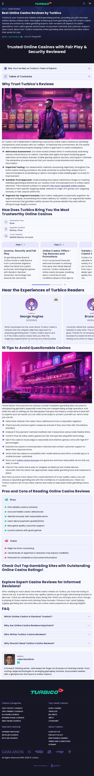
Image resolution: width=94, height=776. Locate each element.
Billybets (52, 714)
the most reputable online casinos (67, 185)
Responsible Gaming (58, 738)
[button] (28, 285)
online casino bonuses (28, 460)
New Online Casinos (11, 721)
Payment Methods (10, 732)
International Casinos (13, 717)
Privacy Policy (55, 735)
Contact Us (54, 732)
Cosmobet (53, 721)
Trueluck (52, 711)
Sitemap (52, 744)
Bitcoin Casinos (10, 738)
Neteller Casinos (10, 735)
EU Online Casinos (10, 714)
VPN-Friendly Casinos (12, 711)
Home (4, 9)
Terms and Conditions (59, 741)
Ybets (51, 717)
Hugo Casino (54, 708)
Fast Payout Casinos (12, 708)
